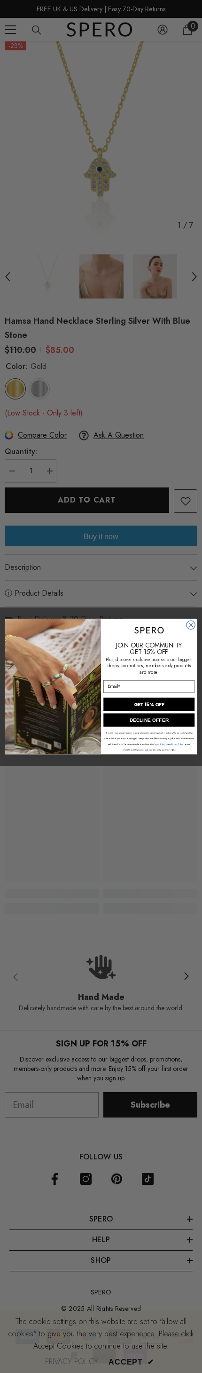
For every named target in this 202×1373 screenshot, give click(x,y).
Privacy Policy (177, 743)
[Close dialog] (190, 625)
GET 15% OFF (149, 704)
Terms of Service (161, 743)
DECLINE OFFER (149, 720)
